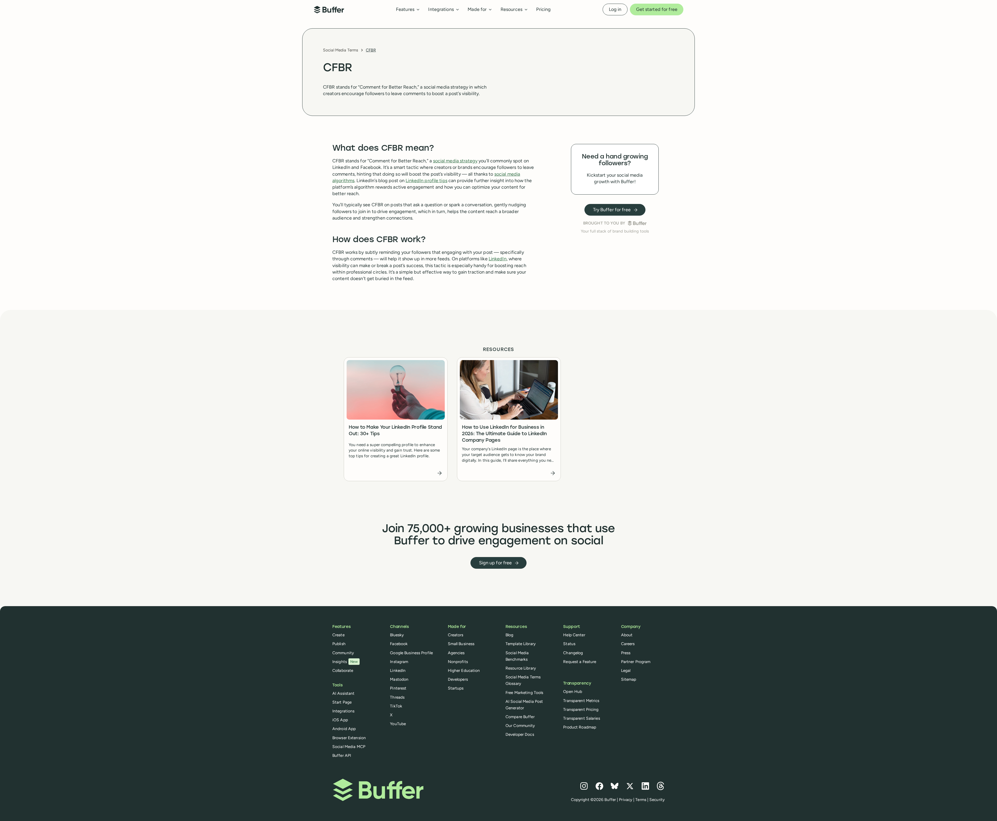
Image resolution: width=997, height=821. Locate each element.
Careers (628, 643)
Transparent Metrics (581, 700)
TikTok (396, 706)
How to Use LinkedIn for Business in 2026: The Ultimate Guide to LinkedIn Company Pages (504, 434)
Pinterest (398, 688)
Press (626, 652)
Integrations (343, 711)
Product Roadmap (579, 727)
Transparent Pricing (580, 709)
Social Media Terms (340, 50)
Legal (626, 670)
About (627, 634)
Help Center (574, 634)
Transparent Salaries (581, 718)
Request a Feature (579, 661)
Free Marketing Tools (524, 692)
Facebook (399, 643)
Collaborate (342, 670)
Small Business (461, 643)
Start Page (342, 702)
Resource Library (521, 668)
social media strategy (455, 161)
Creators (455, 634)
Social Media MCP (348, 746)
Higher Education (464, 670)
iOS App (340, 719)
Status (569, 643)
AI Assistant (343, 693)
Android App (344, 728)
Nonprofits (458, 661)
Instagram (399, 661)
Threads (397, 697)
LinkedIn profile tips (426, 180)
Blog (509, 634)
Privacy (625, 799)
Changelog (573, 652)
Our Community (520, 725)
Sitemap (628, 679)
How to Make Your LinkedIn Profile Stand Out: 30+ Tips (395, 430)
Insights (345, 661)
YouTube (398, 723)
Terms (640, 799)
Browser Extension (349, 737)
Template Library (521, 643)
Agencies (456, 652)
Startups (456, 688)
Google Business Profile (411, 652)
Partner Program (636, 661)
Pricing (543, 9)
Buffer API (341, 755)
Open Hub (572, 691)
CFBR (371, 50)
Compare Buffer (520, 716)
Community (343, 652)
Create (338, 634)
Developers (458, 679)
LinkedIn (498, 259)
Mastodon (399, 679)
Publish (339, 643)
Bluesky (397, 634)
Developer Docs (520, 734)
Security (657, 799)
